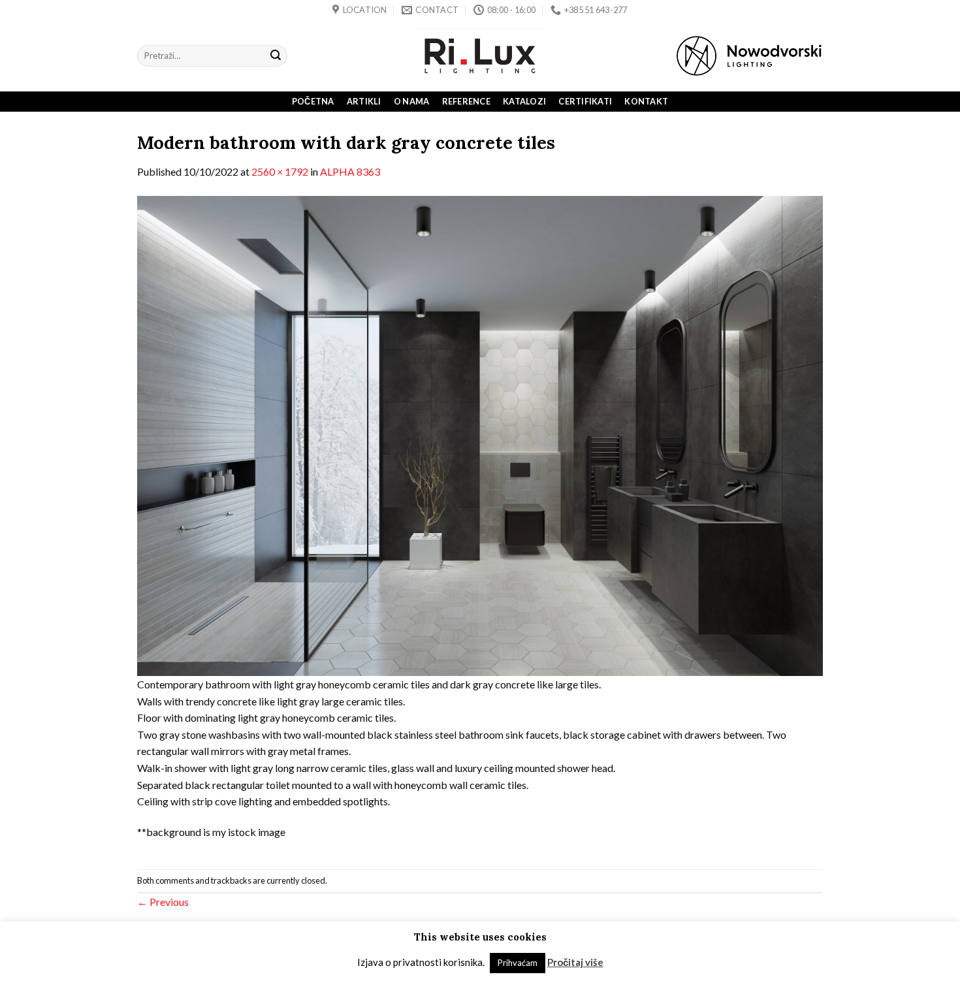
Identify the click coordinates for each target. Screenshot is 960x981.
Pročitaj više (575, 962)
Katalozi (524, 101)
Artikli (364, 101)
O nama (412, 101)
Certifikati (585, 101)
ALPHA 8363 (350, 171)
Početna (313, 101)
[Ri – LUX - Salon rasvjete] (480, 56)
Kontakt (646, 101)
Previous (163, 901)
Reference (466, 101)
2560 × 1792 (279, 171)
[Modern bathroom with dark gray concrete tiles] (480, 434)
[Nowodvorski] (749, 56)
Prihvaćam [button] (517, 962)
